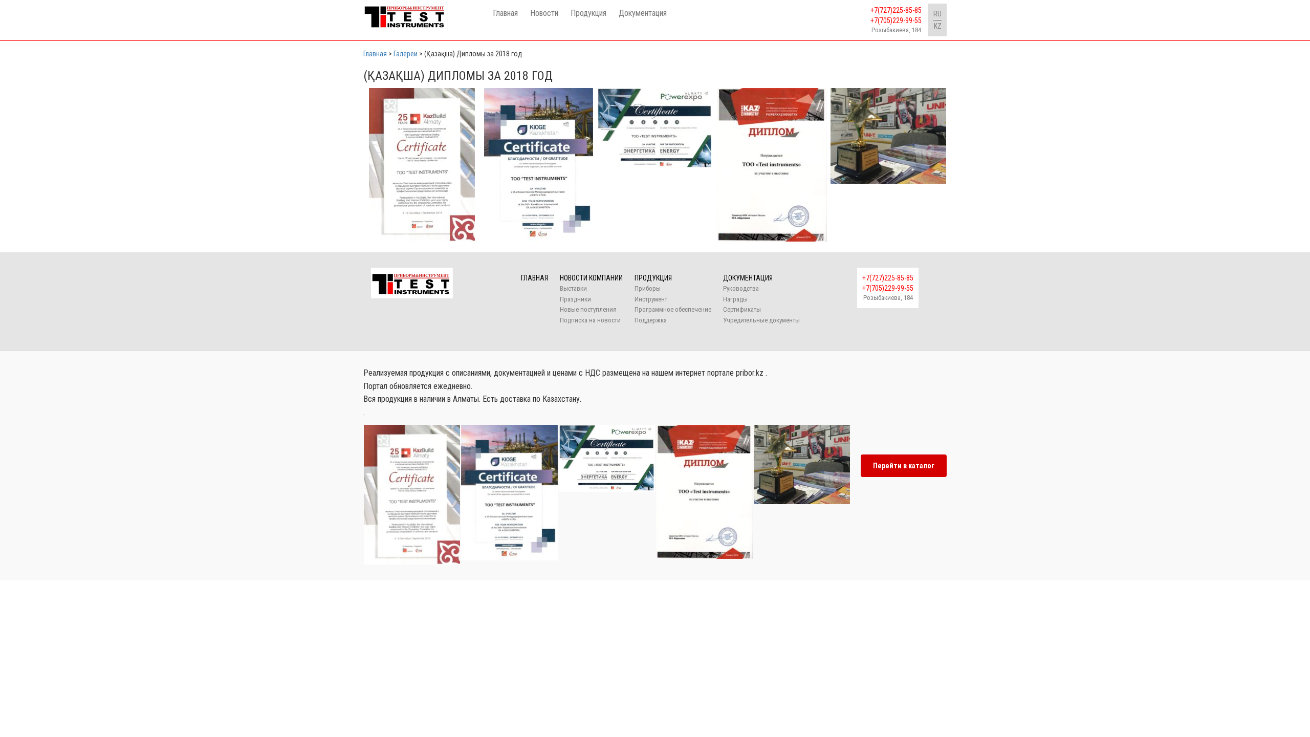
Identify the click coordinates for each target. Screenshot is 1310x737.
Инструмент (651, 299)
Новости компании (591, 278)
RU (937, 14)
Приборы (648, 288)
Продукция (588, 13)
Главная (505, 13)
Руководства (741, 288)
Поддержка (651, 320)
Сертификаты (742, 309)
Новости (544, 13)
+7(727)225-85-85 (896, 10)
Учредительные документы (761, 320)
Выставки (573, 288)
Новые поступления (588, 309)
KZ (938, 26)
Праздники (575, 299)
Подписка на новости (590, 320)
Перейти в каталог (903, 466)
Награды (735, 299)
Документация (643, 13)
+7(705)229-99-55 (896, 20)
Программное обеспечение (673, 309)
